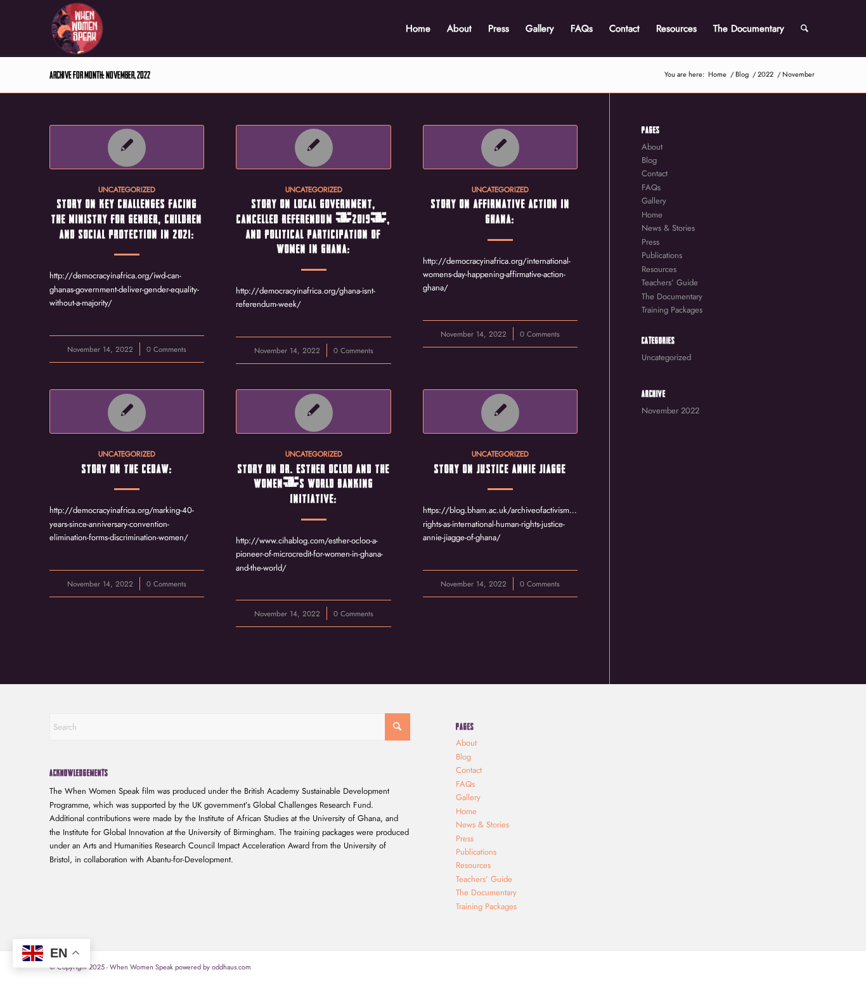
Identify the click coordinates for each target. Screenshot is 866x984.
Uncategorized (126, 189)
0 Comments (166, 349)
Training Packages (672, 310)
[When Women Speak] (77, 28)
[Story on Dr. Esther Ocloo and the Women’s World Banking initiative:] (313, 411)
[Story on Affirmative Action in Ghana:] (500, 147)
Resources (659, 269)
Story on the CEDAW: (127, 468)
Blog (649, 160)
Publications (662, 255)
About (652, 147)
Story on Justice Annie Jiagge (500, 468)
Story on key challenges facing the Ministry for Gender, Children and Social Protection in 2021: (126, 218)
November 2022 (670, 411)
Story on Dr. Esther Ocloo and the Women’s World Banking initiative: (314, 483)
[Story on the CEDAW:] (126, 411)
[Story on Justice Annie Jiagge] (500, 411)
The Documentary (672, 296)
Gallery (654, 201)
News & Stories (668, 228)
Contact (655, 173)
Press (650, 242)
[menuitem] (418, 28)
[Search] (804, 28)
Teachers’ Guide (670, 282)
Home (652, 215)
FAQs (651, 187)
